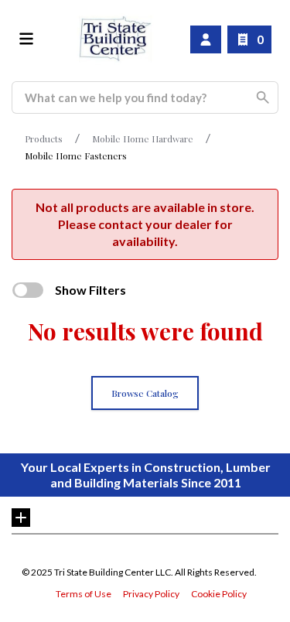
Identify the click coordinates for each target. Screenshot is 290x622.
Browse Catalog (145, 393)
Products (44, 138)
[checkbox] (27, 290)
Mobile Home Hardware (142, 138)
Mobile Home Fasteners (76, 155)
